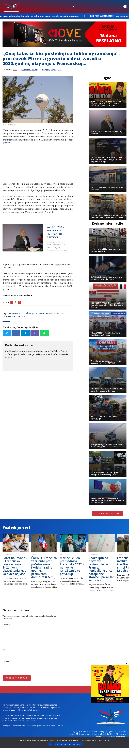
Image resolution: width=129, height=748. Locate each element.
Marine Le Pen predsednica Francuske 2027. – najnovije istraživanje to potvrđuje (72, 566)
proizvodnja (9, 316)
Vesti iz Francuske (29, 70)
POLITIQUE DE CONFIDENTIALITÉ (68, 744)
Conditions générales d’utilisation (41, 725)
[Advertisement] (38, 164)
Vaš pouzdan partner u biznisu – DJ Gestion (55, 232)
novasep (40, 313)
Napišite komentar (51, 70)
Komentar (8, 624)
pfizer (60, 313)
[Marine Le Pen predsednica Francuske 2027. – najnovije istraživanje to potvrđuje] (73, 543)
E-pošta (6, 661)
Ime (5, 650)
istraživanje (28, 313)
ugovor (21, 316)
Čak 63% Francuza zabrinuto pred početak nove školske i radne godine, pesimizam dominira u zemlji (44, 567)
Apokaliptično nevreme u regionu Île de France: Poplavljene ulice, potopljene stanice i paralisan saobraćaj (102, 569)
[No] (126, 742)
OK (50, 744)
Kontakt (60, 725)
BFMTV (6, 143)
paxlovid (50, 313)
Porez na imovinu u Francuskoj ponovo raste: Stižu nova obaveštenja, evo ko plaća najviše (15, 566)
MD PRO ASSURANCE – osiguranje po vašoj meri (85, 15)
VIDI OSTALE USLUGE (107, 513)
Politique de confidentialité (14, 725)
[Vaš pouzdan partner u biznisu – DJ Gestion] (23, 237)
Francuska (14, 313)
